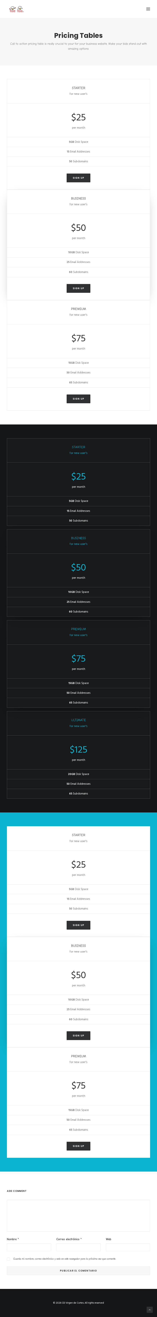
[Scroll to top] (150, 1309)
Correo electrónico (69, 1239)
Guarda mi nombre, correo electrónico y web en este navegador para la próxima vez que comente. (64, 1258)
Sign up (78, 177)
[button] (148, 9)
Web (108, 1239)
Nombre (13, 1239)
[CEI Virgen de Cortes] (16, 9)
